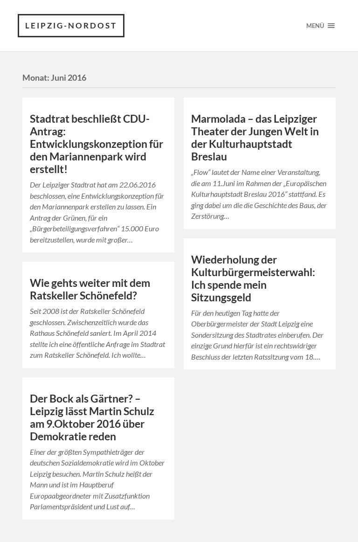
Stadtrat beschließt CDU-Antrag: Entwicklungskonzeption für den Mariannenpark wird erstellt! (96, 143)
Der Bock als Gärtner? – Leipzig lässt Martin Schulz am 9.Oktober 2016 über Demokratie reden (92, 417)
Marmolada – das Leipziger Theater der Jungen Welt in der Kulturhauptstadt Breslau (255, 137)
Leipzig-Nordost (71, 25)
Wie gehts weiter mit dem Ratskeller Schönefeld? (90, 289)
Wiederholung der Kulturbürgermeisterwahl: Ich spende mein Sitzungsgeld (253, 278)
